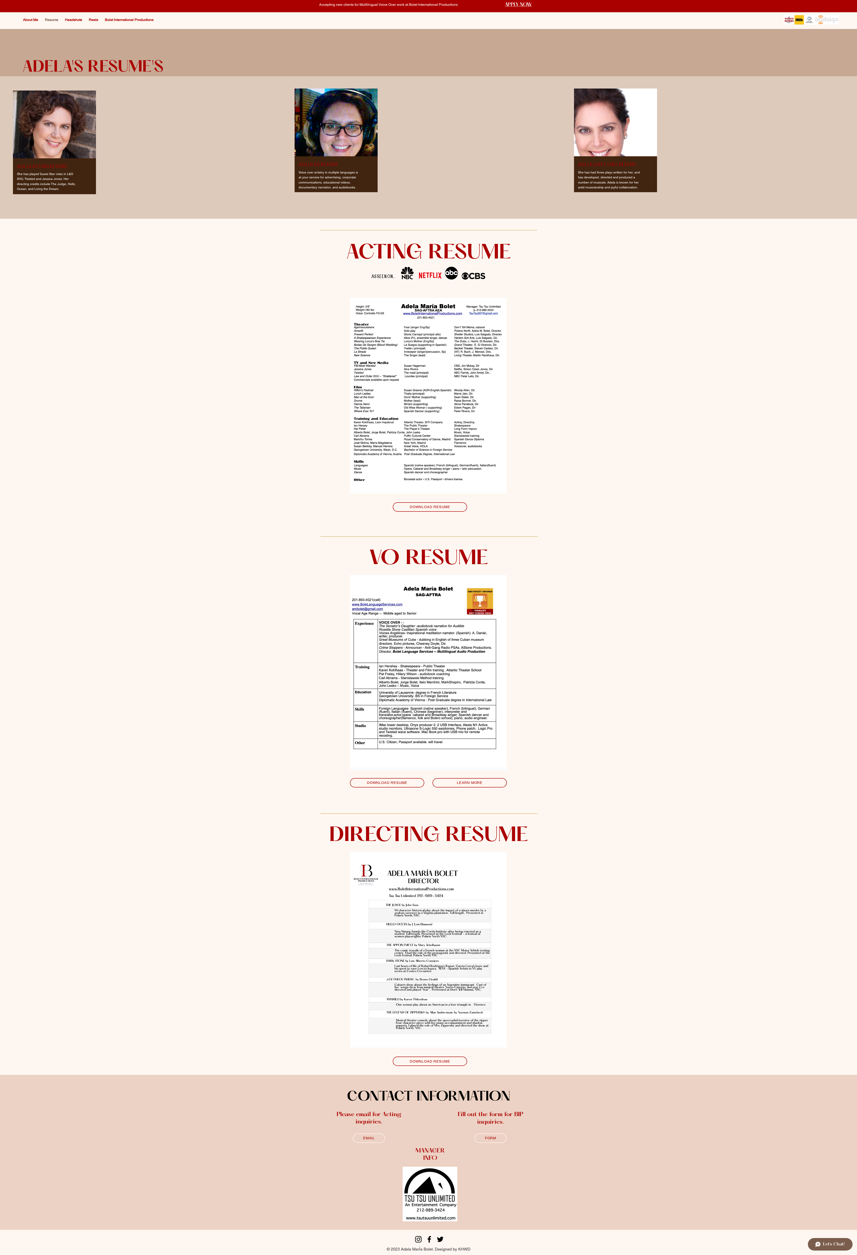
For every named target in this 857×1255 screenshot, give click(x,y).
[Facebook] (429, 1239)
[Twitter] (440, 1239)
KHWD (464, 1249)
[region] (54, 151)
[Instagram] (418, 1239)
